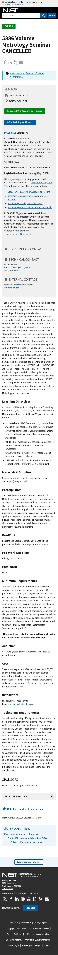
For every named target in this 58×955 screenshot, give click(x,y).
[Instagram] (23, 899)
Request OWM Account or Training (24, 110)
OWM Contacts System (41, 182)
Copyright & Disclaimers (17, 928)
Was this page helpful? (28, 861)
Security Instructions (16, 796)
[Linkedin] (10, 62)
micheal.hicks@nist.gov (16, 267)
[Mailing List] (47, 899)
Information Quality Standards (37, 939)
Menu (52, 15)
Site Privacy (13, 922)
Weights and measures (33, 809)
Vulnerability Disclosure (39, 928)
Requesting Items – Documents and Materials (30, 207)
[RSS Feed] (41, 899)
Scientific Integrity (14, 939)
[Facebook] (5, 62)
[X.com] (15, 62)
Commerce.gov (13, 945)
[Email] (21, 62)
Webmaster (6, 893)
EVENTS (9, 26)
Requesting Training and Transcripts (25, 203)
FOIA (27, 934)
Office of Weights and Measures (26, 842)
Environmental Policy (40, 934)
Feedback (30, 907)
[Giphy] (35, 899)
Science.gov (27, 945)
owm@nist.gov (11, 287)
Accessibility (26, 922)
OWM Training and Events (20, 122)
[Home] (10, 10)
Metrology (12, 809)
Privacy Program (40, 922)
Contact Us (18, 893)
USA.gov (37, 945)
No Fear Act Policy (14, 934)
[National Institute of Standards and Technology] (21, 874)
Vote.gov (48, 945)
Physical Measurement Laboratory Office (27, 838)
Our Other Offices (31, 893)
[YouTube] (29, 899)
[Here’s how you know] (29, 3)
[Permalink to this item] (45, 249)
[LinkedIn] (17, 899)
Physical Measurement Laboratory (21, 834)
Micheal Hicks (10, 264)
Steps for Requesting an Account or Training (29, 191)
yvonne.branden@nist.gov (16, 234)
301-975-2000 (7, 888)
